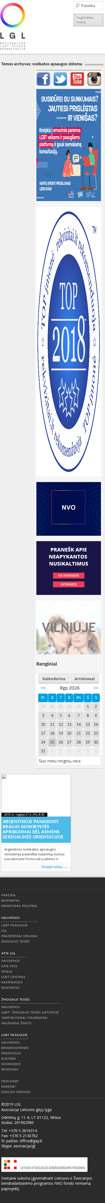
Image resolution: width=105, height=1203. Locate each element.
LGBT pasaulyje (14, 925)
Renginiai (9, 1069)
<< (43, 688)
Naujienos (10, 918)
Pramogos (11, 1053)
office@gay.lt (31, 1140)
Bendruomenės (15, 1048)
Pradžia (8, 895)
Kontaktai (10, 900)
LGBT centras (13, 977)
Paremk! (8, 1086)
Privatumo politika (19, 906)
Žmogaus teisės (15, 941)
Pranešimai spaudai (19, 936)
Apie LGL (8, 953)
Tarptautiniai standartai (24, 1018)
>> (95, 688)
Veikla (7, 971)
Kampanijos (12, 982)
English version (15, 1092)
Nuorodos (11, 1064)
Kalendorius (54, 678)
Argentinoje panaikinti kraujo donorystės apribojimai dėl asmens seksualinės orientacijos (33, 829)
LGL (4, 931)
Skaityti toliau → (54, 866)
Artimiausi (85, 678)
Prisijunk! (10, 1081)
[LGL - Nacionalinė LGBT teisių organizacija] (12, 26)
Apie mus (9, 966)
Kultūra (8, 1059)
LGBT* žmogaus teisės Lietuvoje (30, 1012)
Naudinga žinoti (16, 1023)
